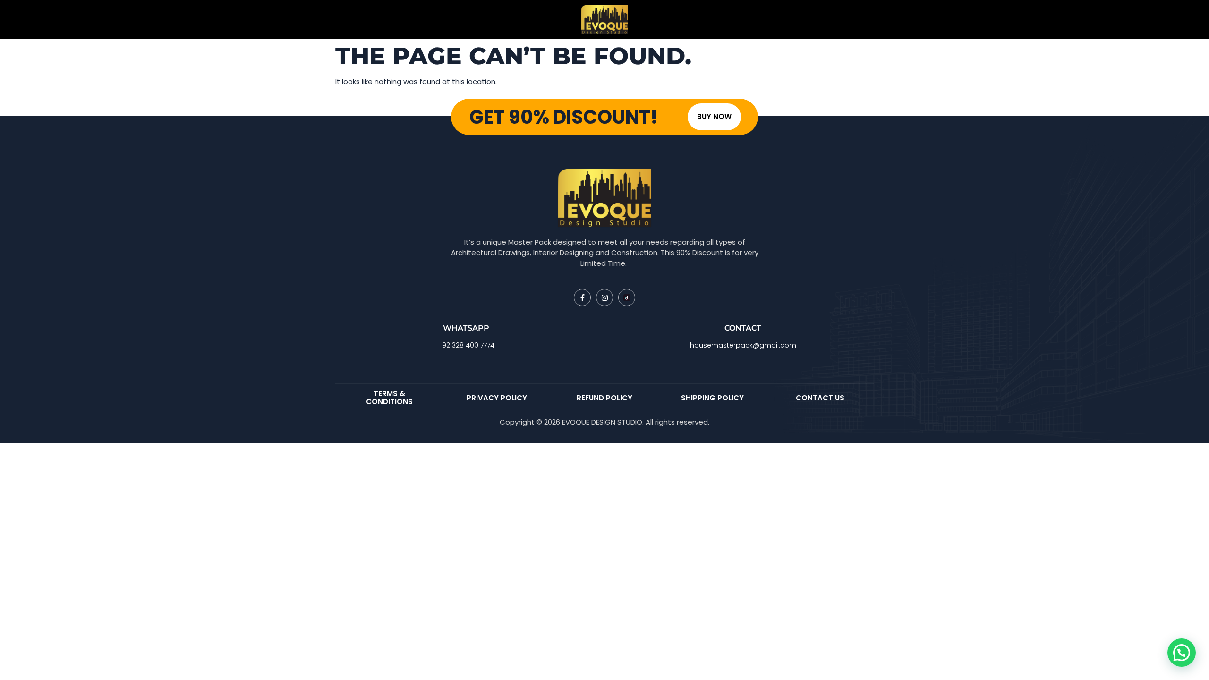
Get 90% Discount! (563, 117)
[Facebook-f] (582, 297)
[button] (1181, 652)
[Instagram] (604, 297)
